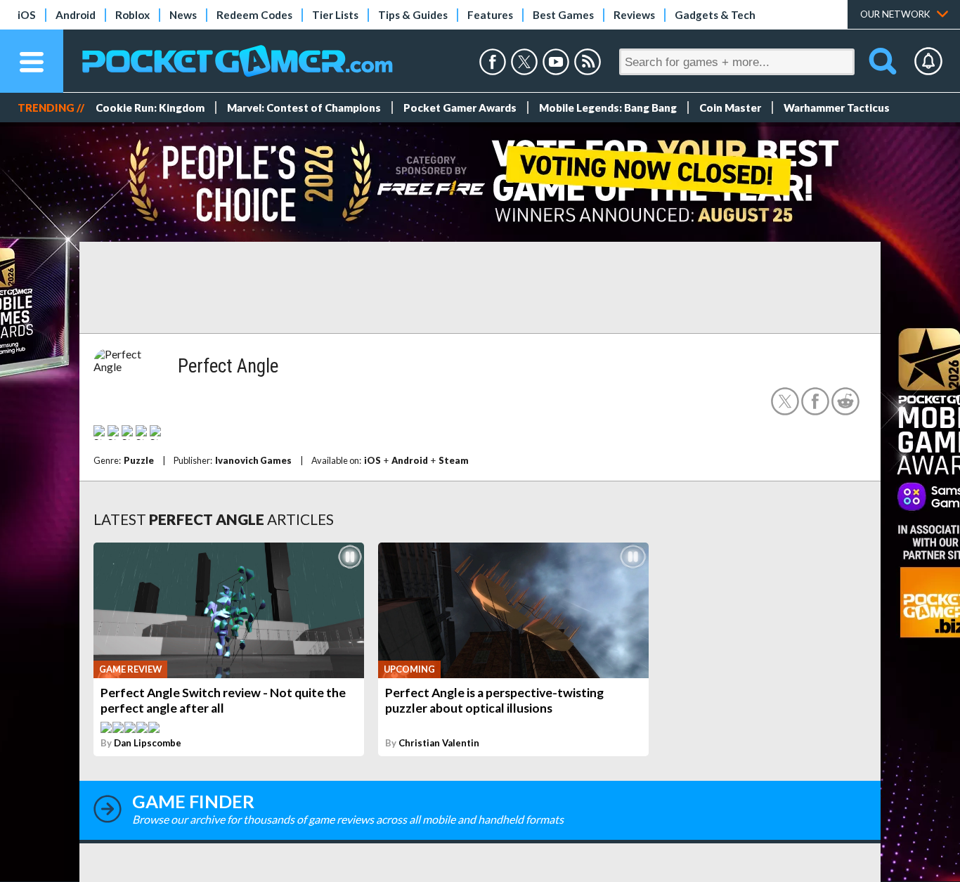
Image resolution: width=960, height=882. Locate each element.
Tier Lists (335, 14)
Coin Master (730, 107)
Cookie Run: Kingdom (150, 107)
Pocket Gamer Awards (460, 107)
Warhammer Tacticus (837, 107)
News (183, 14)
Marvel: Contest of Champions (304, 107)
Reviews (634, 14)
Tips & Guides (413, 14)
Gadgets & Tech (715, 14)
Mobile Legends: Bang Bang (608, 107)
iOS (27, 14)
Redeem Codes (254, 14)
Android (76, 14)
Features (490, 14)
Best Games (563, 14)
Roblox (132, 14)
